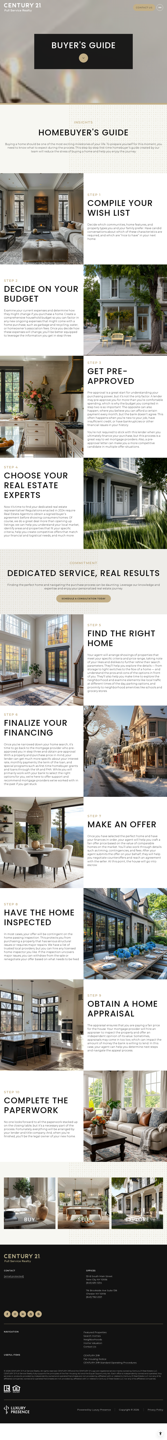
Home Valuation (93, 1343)
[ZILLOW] (30, 1314)
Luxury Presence (101, 1409)
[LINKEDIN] (23, 1314)
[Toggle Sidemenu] (160, 7)
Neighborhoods (93, 1339)
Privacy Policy (155, 1409)
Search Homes (92, 1335)
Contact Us (90, 1346)
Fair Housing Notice (95, 1359)
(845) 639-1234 (94, 1282)
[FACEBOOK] (7, 1314)
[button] (83, 599)
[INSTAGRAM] (15, 1314)
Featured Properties (95, 1332)
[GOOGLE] (38, 1314)
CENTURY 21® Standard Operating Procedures (110, 1362)
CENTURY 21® (92, 1355)
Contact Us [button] (144, 7)
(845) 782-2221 (94, 1296)
